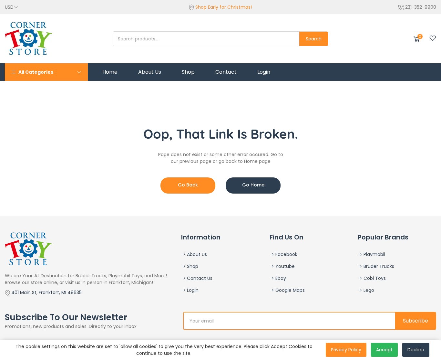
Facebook (285, 254)
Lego (368, 290)
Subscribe (415, 320)
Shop (192, 266)
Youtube (284, 266)
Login (192, 290)
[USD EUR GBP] (11, 7)
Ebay (280, 278)
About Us (196, 254)
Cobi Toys (374, 278)
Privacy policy (346, 349)
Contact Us (199, 278)
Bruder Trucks (378, 266)
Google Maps (289, 290)
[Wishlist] (432, 38)
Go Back (188, 185)
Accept (384, 349)
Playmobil (373, 254)
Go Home (253, 185)
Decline (415, 349)
